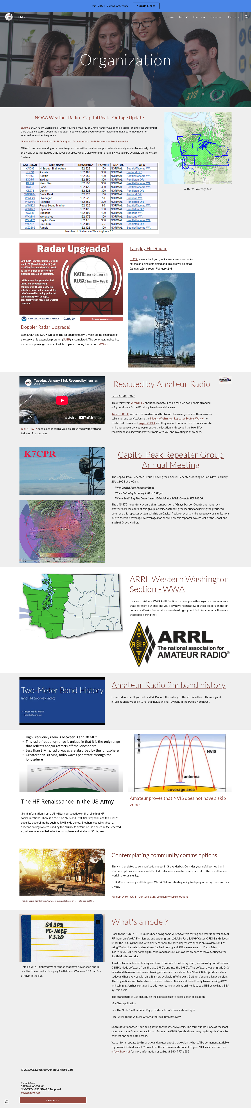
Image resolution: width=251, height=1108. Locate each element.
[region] (125, 6)
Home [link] (170, 17)
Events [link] (197, 17)
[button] (246, 16)
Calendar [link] (216, 17)
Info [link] (181, 17)
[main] (125, 59)
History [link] (231, 17)
